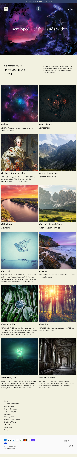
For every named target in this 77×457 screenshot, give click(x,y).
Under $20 (7, 414)
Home (6, 401)
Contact (6, 430)
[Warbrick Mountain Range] (57, 203)
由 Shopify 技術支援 (9, 448)
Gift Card (7, 425)
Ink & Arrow (12, 446)
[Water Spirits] (19, 250)
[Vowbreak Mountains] (57, 152)
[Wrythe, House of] (57, 356)
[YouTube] (72, 446)
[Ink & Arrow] (38, 9)
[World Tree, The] (19, 356)
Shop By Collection (10, 409)
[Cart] (71, 9)
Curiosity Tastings (10, 417)
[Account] (67, 9)
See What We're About (11, 404)
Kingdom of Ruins (10, 422)
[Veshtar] (19, 103)
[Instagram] (70, 446)
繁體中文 (66, 441)
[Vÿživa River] (19, 203)
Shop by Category (10, 411)
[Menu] (6, 9)
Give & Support (9, 427)
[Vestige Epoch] (57, 103)
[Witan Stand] (57, 303)
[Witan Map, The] (19, 303)
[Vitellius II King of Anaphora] (19, 152)
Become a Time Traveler (12, 419)
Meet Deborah (9, 406)
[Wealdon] (57, 250)
